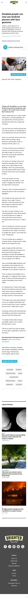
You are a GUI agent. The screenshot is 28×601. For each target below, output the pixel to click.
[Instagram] (9, 546)
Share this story (17, 74)
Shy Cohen (4, 512)
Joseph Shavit (5, 440)
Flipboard (14, 585)
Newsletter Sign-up (14, 583)
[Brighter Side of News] (14, 2)
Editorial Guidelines (14, 566)
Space (3, 433)
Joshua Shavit (5, 477)
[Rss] (22, 546)
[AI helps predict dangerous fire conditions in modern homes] (14, 494)
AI (2, 507)
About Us (14, 558)
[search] (26, 2)
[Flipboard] (18, 546)
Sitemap (14, 563)
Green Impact (5, 470)
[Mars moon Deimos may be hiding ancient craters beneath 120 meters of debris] (14, 419)
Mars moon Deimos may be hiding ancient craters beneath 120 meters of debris (13, 436)
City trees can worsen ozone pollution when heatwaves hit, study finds (12, 473)
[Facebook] (5, 546)
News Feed (14, 561)
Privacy (14, 573)
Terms (14, 576)
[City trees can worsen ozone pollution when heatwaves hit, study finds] (14, 456)
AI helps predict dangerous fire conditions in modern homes (12, 510)
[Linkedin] (14, 546)
